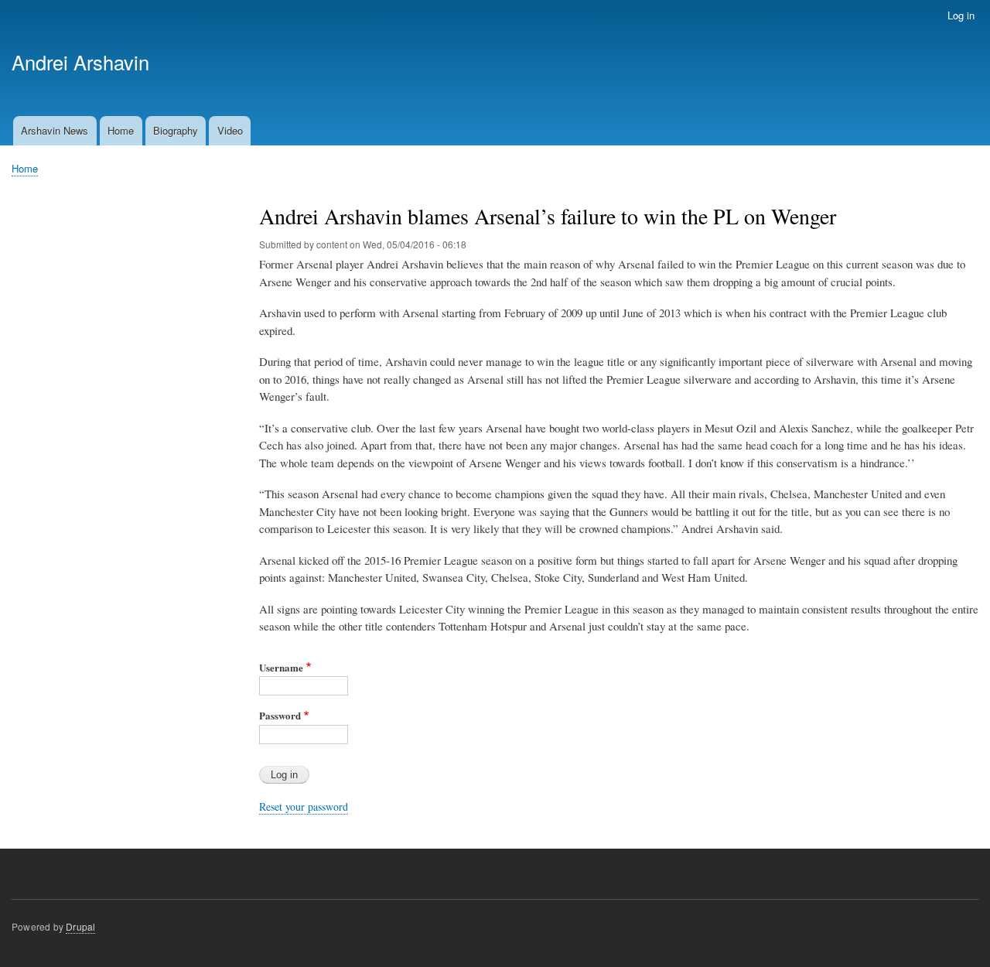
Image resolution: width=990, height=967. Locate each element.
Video (230, 130)
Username (281, 667)
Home (121, 130)
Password (280, 715)
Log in (961, 15)
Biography (175, 130)
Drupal (80, 926)
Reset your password (303, 806)
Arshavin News (54, 130)
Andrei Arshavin (80, 62)
